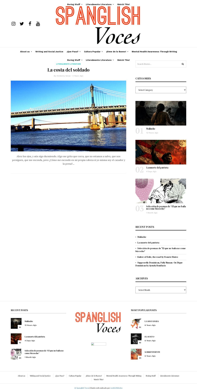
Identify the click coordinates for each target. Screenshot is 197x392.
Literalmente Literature (99, 60)
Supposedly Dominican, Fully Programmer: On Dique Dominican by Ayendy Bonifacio (159, 264)
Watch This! (123, 60)
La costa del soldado (68, 70)
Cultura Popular (92, 51)
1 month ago (151, 213)
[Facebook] (30, 23)
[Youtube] (38, 23)
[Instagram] (13, 23)
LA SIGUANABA (152, 321)
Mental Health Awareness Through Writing (154, 51)
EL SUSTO (149, 336)
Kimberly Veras (63, 76)
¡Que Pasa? (72, 51)
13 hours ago (152, 133)
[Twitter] (21, 23)
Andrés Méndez (116, 388)
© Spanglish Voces (81, 388)
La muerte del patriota (157, 167)
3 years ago (77, 76)
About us (25, 51)
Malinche (150, 128)
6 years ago (150, 325)
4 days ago (151, 171)
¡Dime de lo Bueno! (116, 51)
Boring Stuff (73, 60)
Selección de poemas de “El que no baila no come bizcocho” (166, 207)
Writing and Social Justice (49, 51)
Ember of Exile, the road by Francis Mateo (157, 257)
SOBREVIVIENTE (152, 352)
